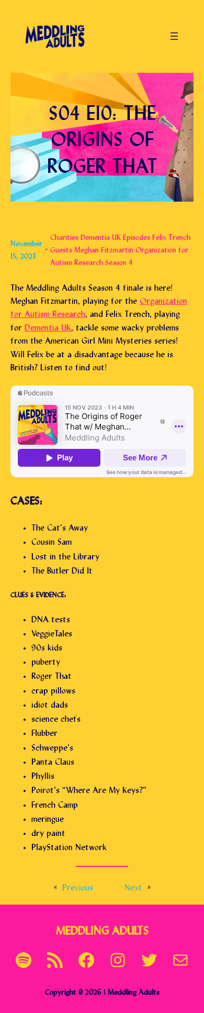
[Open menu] (174, 36)
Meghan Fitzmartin (103, 248)
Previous (77, 886)
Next (133, 886)
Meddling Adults (102, 929)
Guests (61, 248)
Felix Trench (171, 236)
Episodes (136, 236)
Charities (64, 236)
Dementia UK (101, 236)
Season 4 (119, 261)
